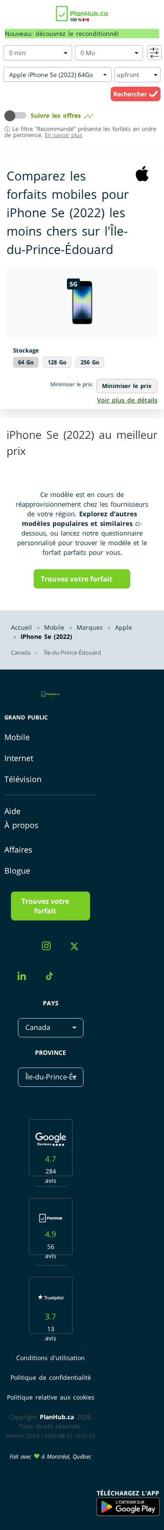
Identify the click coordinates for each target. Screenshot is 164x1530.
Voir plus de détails (127, 400)
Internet (18, 758)
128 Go (57, 362)
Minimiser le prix (127, 386)
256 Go (89, 362)
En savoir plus (63, 135)
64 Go (26, 362)
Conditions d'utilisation (50, 1358)
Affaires (18, 849)
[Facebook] (22, 948)
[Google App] (128, 1507)
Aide (12, 811)
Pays (51, 1003)
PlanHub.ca (57, 1417)
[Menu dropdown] (10, 15)
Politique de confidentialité (50, 1377)
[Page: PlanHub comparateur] (82, 11)
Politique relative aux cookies (50, 1397)
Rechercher (131, 94)
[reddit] (78, 969)
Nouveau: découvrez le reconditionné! (62, 33)
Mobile (17, 737)
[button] (17, 115)
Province (50, 1052)
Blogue (17, 870)
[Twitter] (77, 947)
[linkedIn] (25, 976)
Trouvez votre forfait (76, 579)
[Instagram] (50, 947)
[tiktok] (52, 977)
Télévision (23, 779)
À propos (21, 825)
